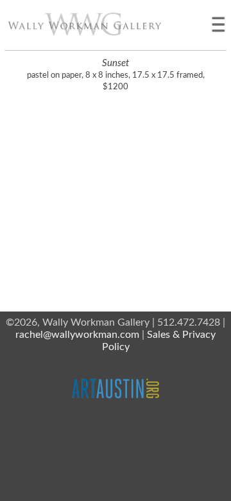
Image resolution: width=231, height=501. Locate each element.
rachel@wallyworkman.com (77, 335)
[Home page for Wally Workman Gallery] (85, 24)
